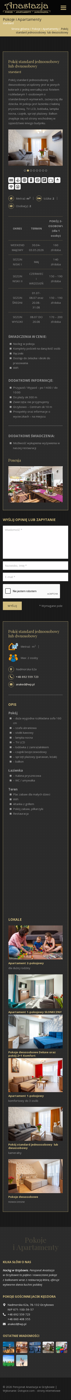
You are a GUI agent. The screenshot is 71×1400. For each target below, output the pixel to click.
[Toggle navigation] (63, 7)
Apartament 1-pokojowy (26, 1096)
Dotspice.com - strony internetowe (39, 1390)
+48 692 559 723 (27, 677)
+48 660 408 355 (19, 1319)
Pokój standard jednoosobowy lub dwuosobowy (33, 1146)
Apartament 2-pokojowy (26, 963)
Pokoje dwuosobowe (23, 1197)
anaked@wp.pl (25, 684)
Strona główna (20, 29)
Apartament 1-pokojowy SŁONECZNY (35, 1012)
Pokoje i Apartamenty (45, 29)
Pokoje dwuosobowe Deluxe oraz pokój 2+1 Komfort (32, 1053)
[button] (25, 171)
